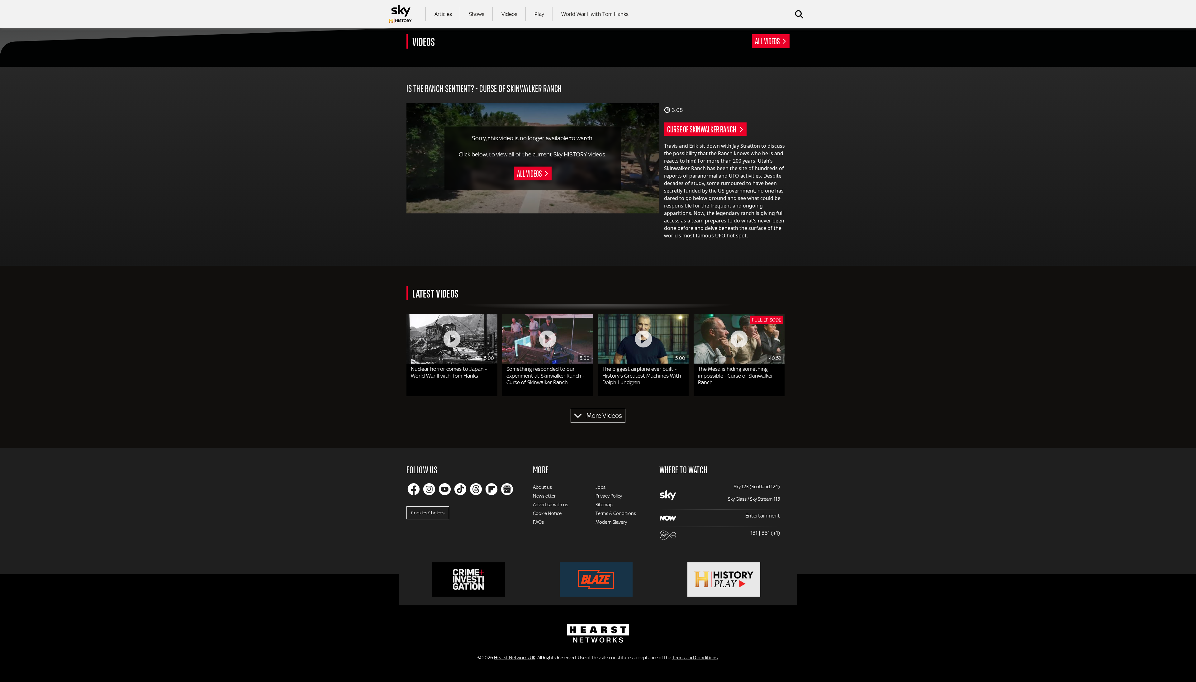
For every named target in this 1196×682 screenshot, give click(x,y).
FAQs (538, 522)
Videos (509, 14)
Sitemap (604, 505)
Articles (443, 14)
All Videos (767, 40)
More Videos (604, 415)
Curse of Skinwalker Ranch (702, 129)
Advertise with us (550, 505)
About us (542, 487)
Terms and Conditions (695, 658)
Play (539, 14)
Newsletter (544, 496)
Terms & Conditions (616, 513)
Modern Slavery (611, 522)
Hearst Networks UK (514, 658)
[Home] (400, 14)
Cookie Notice (547, 513)
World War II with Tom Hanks (595, 14)
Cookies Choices (427, 513)
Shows (476, 14)
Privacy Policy (609, 496)
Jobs (600, 487)
